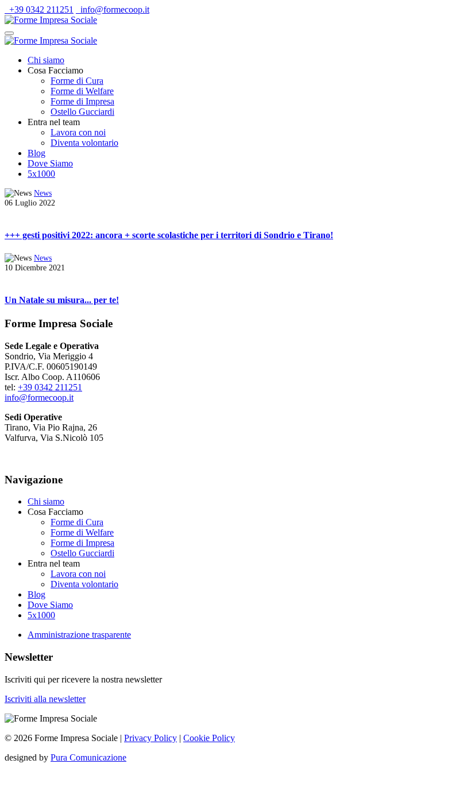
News (43, 192)
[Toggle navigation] (9, 33)
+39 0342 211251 (39, 9)
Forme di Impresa (82, 101)
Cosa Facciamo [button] (55, 70)
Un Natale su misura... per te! (62, 300)
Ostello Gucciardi (82, 112)
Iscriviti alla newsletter (45, 699)
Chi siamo (46, 60)
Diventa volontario (84, 143)
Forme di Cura (77, 81)
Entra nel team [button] (54, 122)
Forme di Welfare (82, 91)
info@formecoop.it (112, 9)
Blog (36, 153)
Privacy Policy (150, 738)
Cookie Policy (209, 738)
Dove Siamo (50, 163)
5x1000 (41, 174)
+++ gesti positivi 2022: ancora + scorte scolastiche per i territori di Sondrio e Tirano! (169, 235)
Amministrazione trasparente (79, 634)
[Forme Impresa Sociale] (51, 20)
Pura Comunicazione (88, 757)
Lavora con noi (78, 132)
